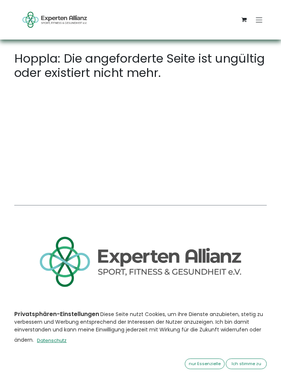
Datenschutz (52, 340)
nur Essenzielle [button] (205, 364)
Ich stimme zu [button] (246, 364)
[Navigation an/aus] (259, 19)
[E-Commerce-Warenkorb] (244, 19)
